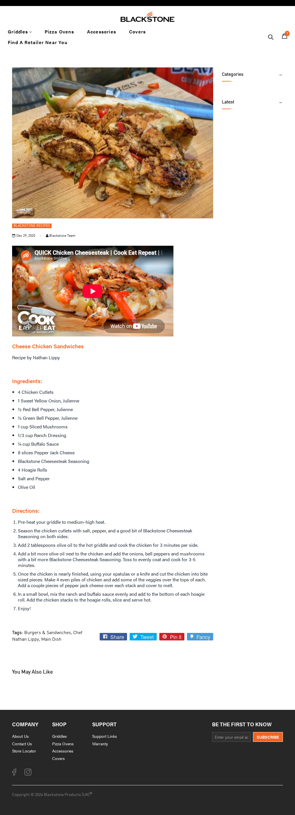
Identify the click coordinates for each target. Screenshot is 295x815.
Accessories (62, 751)
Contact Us (22, 743)
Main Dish (51, 640)
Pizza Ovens (63, 743)
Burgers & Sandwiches (47, 633)
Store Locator (24, 751)
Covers (58, 758)
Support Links (104, 736)
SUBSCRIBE (268, 737)
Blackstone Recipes (32, 226)
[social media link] (15, 774)
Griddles (59, 736)
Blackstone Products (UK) (67, 795)
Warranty (100, 743)
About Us (20, 736)
